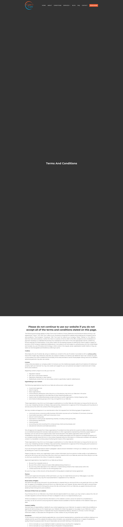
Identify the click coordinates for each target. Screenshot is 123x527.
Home (44, 5)
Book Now (93, 5)
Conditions (57, 5)
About (50, 5)
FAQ (78, 5)
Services (66, 5)
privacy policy (92, 354)
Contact (84, 5)
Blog (74, 5)
